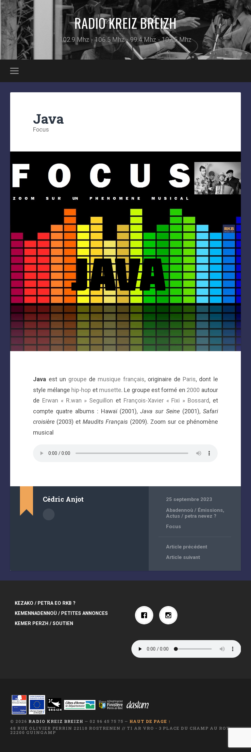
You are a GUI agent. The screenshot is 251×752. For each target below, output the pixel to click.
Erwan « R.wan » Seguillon (77, 400)
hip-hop (81, 389)
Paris (189, 379)
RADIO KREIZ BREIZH (125, 23)
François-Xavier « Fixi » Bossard (166, 400)
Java (48, 118)
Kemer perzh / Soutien (44, 623)
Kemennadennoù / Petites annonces (61, 613)
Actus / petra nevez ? (191, 516)
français (133, 379)
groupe (77, 379)
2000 (193, 389)
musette (110, 389)
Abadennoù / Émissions (194, 510)
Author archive (49, 514)
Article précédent (186, 547)
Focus (41, 129)
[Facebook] (146, 615)
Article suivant (183, 557)
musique (109, 379)
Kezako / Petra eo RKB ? (45, 603)
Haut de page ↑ (150, 721)
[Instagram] (170, 615)
